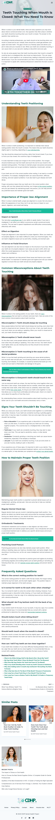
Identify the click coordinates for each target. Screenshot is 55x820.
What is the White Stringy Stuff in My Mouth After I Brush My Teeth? (26, 658)
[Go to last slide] (4, 722)
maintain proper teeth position (29, 563)
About (32, 807)
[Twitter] (25, 817)
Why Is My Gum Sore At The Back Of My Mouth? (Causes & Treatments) (27, 671)
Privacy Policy (15, 807)
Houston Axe (40, 807)
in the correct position (45, 186)
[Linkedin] (33, 817)
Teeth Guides (27, 8)
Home (6, 807)
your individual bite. (33, 150)
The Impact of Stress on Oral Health (13, 772)
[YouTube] (29, 817)
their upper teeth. (16, 390)
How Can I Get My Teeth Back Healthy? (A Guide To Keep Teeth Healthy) (13, 727)
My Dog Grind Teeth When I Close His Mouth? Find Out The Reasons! (26, 660)
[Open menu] (51, 2)
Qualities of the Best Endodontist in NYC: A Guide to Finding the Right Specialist (27, 781)
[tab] (24, 739)
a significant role (16, 220)
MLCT (49, 807)
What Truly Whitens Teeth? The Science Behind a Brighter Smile (12, 687)
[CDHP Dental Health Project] (8, 3)
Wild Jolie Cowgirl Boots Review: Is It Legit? (15, 789)
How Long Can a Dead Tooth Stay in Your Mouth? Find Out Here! (25, 673)
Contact (24, 807)
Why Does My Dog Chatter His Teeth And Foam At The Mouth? (24, 662)
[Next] (50, 722)
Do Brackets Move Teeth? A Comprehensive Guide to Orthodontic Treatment (41, 688)
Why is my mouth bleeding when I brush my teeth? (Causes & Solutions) (27, 664)
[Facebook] (21, 817)
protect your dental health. (44, 451)
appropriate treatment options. (37, 612)
